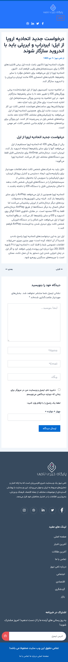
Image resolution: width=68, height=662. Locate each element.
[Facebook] (43, 23)
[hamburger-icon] (61, 17)
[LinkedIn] (33, 23)
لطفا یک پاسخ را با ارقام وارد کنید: (43, 403)
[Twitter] (38, 23)
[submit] (5, 636)
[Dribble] (28, 23)
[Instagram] (25, 23)
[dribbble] (33, 510)
